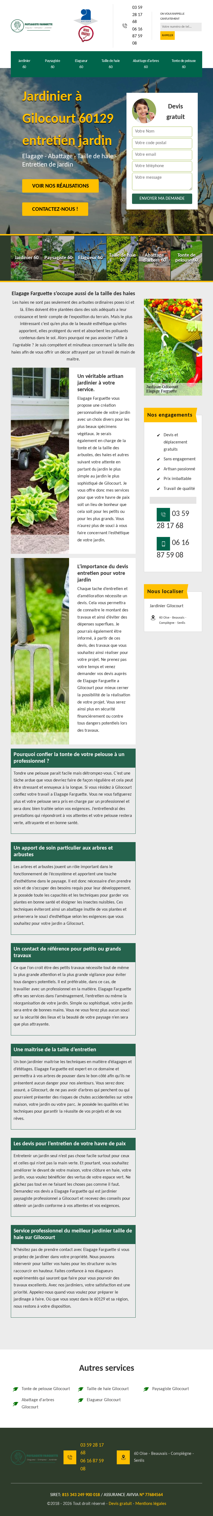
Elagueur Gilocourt (104, 1400)
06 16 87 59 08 (137, 36)
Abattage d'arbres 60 (146, 64)
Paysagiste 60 (52, 64)
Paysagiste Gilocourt (170, 1389)
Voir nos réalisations (60, 186)
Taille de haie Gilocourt (108, 1389)
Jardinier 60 (24, 64)
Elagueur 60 (81, 64)
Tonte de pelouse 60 (184, 64)
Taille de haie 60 (111, 64)
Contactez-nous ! (55, 209)
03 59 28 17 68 (137, 15)
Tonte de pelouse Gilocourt (46, 1389)
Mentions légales (150, 1504)
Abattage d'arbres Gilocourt (38, 1403)
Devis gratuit (120, 1504)
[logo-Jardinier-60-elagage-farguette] (31, 26)
